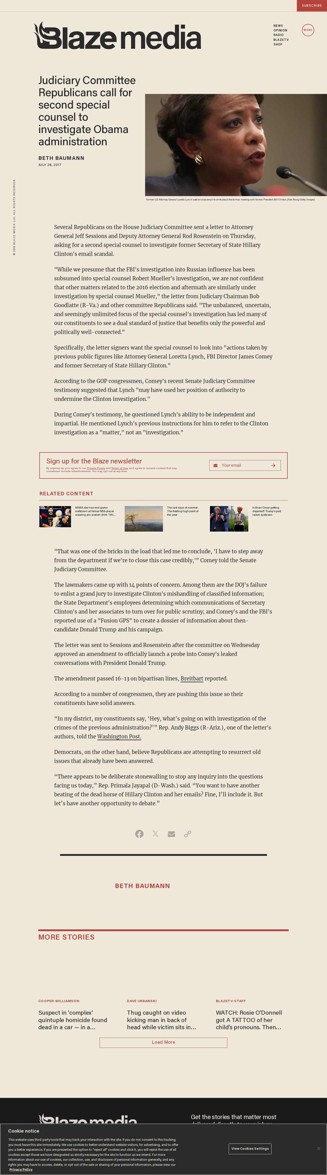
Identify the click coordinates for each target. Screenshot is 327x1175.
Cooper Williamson (58, 1001)
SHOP (278, 44)
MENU (308, 30)
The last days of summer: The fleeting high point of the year (182, 511)
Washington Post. (119, 736)
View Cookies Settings (250, 1148)
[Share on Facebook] (139, 834)
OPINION (281, 30)
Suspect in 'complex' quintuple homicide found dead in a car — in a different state (72, 1021)
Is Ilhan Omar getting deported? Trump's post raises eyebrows (266, 511)
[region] (163, 1149)
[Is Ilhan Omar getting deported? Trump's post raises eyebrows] (229, 518)
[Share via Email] (171, 834)
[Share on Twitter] (155, 834)
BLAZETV (281, 40)
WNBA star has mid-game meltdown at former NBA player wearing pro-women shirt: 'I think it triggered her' (95, 511)
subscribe (312, 5)
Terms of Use (119, 468)
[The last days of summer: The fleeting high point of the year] (144, 518)
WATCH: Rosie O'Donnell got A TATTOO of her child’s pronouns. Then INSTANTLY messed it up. (250, 1021)
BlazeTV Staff (231, 1001)
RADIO (279, 35)
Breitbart (192, 678)
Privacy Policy (96, 468)
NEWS (278, 26)
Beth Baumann (61, 158)
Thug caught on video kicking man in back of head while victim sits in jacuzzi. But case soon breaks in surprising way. (160, 1021)
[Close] (318, 1148)
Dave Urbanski (142, 1001)
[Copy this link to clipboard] (187, 834)
